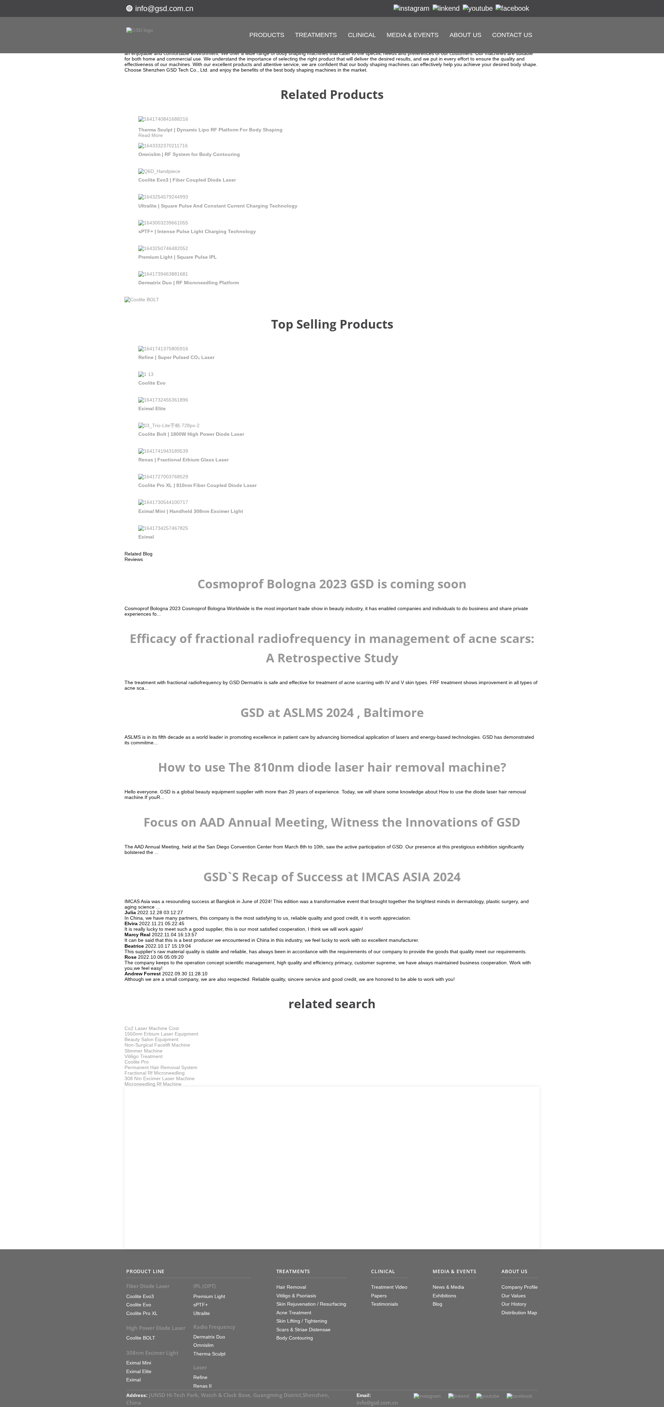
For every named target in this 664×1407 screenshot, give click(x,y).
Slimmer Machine (143, 1051)
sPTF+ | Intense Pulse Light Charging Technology (197, 231)
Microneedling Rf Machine (153, 1084)
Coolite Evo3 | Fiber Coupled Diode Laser (187, 180)
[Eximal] (163, 528)
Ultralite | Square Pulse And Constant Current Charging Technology (217, 206)
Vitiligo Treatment (143, 1056)
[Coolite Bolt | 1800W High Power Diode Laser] (169, 425)
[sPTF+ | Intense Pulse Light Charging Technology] (163, 223)
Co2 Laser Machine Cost (151, 1028)
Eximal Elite (152, 408)
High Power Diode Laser (155, 1327)
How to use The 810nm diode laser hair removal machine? (332, 767)
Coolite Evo (152, 383)
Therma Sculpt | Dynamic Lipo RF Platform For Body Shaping (210, 129)
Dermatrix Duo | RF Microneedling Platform (188, 282)
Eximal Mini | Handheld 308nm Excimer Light (190, 511)
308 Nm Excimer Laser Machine (159, 1078)
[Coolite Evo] (146, 374)
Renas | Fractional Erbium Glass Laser (183, 459)
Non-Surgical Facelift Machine (157, 1045)
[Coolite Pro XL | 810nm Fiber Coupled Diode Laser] (163, 476)
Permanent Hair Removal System (160, 1067)
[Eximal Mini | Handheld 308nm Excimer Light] (163, 502)
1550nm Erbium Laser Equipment (161, 1034)
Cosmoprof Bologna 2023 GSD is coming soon (332, 584)
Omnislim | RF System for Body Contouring (189, 154)
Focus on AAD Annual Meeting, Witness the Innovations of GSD (332, 822)
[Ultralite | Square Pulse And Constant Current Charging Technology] (163, 197)
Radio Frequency (214, 1326)
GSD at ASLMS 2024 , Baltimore (332, 712)
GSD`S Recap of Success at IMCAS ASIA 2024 (332, 876)
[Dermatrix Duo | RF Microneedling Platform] (163, 274)
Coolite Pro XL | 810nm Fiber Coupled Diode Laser (197, 485)
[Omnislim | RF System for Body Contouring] (163, 145)
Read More (150, 135)
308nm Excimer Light (152, 1352)
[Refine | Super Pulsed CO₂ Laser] (163, 348)
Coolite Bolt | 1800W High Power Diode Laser (191, 434)
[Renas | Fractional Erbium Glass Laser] (163, 451)
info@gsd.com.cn (164, 8)
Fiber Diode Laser (147, 1285)
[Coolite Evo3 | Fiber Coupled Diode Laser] (159, 171)
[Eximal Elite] (163, 400)
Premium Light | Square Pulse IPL (177, 257)
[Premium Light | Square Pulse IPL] (163, 248)
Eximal (146, 537)
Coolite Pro (136, 1062)
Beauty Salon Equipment (151, 1039)
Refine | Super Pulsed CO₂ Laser (176, 357)
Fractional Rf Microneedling (154, 1073)
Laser (200, 1367)
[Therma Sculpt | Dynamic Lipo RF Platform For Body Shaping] (163, 119)
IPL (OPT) (204, 1285)
